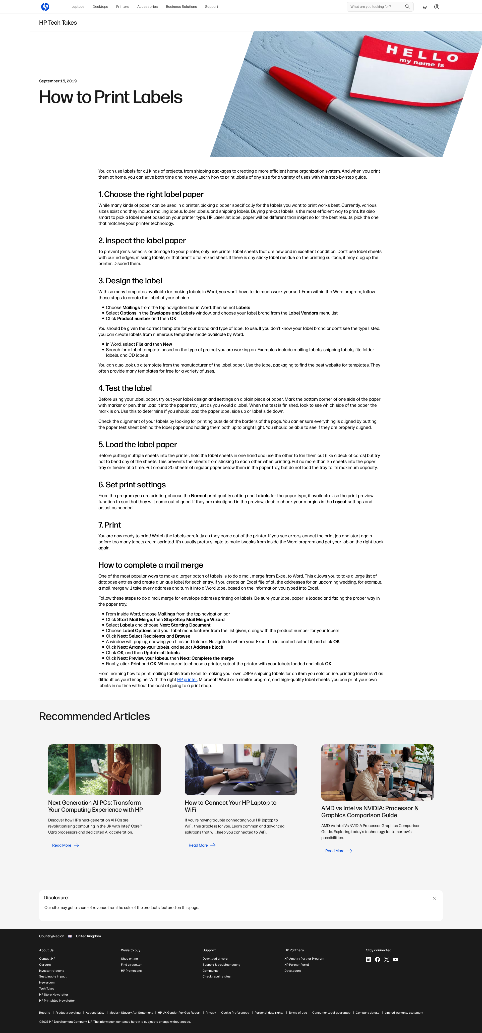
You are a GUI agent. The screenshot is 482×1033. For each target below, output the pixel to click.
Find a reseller (131, 964)
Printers (122, 7)
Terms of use (298, 1012)
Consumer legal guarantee (331, 1012)
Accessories (147, 7)
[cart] (425, 7)
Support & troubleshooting (221, 964)
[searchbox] (376, 6)
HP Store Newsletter (53, 994)
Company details (368, 1012)
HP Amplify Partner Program (304, 958)
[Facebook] (377, 959)
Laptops (78, 7)
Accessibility (95, 1012)
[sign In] (437, 7)
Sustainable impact (53, 976)
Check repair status (217, 976)
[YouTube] (395, 959)
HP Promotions (131, 970)
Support (211, 7)
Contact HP (47, 958)
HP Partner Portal (296, 964)
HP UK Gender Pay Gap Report (179, 1012)
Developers (292, 970)
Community (210, 970)
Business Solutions (181, 7)
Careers (45, 964)
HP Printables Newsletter (57, 1000)
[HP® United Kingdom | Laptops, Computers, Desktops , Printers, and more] (45, 7)
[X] (386, 959)
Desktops (100, 7)
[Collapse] (435, 898)
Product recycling (68, 1012)
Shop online (129, 958)
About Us (46, 950)
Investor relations (51, 970)
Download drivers (215, 958)
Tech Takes (46, 988)
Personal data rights (269, 1012)
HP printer (187, 679)
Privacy (211, 1012)
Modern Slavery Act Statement (131, 1012)
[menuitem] (78, 7)
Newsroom (46, 982)
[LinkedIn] (368, 959)
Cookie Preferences (235, 1012)
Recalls (44, 1012)
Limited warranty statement (404, 1012)
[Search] (407, 7)
